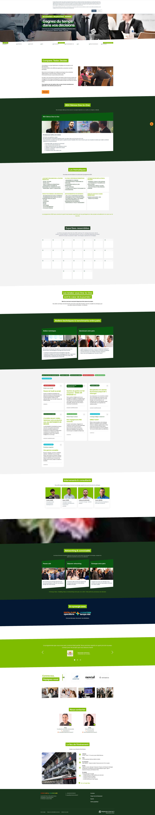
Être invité (45, 92)
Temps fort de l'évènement (96, 796)
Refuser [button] (99, 10)
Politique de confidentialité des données (53, 812)
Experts (92, 799)
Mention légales (43, 812)
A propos (92, 793)
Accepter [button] (94, 10)
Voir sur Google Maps (85, 783)
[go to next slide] (112, 652)
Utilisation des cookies (64, 812)
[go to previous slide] (42, 652)
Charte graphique (94, 801)
